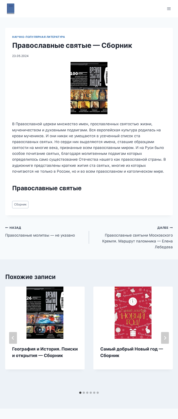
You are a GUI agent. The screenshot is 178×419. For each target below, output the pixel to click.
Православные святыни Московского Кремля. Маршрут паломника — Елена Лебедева (137, 237)
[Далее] (165, 338)
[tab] (80, 393)
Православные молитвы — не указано (40, 231)
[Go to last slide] (13, 338)
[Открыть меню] (169, 8)
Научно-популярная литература (38, 36)
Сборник (20, 204)
